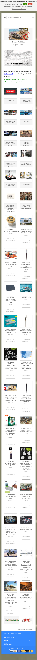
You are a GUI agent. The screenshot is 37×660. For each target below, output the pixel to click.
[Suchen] (5, 17)
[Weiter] (31, 620)
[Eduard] (11, 620)
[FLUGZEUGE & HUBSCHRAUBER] (26, 91)
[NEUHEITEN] (10, 91)
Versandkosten (10, 240)
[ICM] (26, 620)
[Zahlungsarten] (12, 651)
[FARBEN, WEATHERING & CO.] (26, 154)
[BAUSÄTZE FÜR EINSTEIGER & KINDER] (10, 154)
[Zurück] (5, 620)
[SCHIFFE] (26, 112)
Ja (25, 4)
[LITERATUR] (26, 175)
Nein (30, 4)
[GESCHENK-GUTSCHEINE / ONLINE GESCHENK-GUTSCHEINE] (10, 196)
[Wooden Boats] (18, 34)
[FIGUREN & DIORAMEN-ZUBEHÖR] (26, 133)
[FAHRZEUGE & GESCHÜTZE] (10, 112)
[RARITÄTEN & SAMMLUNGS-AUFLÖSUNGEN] (26, 196)
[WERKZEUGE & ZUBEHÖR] (10, 175)
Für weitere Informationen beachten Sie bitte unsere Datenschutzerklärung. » (18, 8)
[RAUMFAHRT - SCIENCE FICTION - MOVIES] (10, 133)
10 (28, 37)
